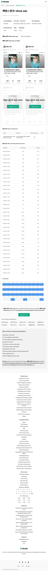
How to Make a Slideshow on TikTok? (24, 530)
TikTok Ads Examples (24, 474)
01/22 (29, 498)
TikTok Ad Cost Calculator (24, 393)
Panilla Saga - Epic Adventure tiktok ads (6, 322)
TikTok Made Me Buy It (24, 455)
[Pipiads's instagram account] (28, 562)
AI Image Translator (24, 441)
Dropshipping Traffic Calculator (24, 389)
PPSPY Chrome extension (24, 414)
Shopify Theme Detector (24, 385)
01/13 (24, 500)
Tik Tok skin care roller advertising (10, 344)
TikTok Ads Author (24, 483)
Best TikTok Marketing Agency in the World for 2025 (24, 523)
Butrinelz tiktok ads (42, 325)
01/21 (19, 500)
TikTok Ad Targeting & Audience (24, 382)
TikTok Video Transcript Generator (24, 435)
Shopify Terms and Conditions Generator (24, 404)
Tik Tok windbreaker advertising (10, 337)
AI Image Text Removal (24, 443)
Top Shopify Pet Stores (24, 460)
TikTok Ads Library (24, 430)
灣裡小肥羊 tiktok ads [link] (20, 5)
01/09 (19, 502)
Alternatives (24, 437)
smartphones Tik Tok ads (8, 349)
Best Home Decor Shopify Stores (24, 468)
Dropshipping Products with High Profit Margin (24, 452)
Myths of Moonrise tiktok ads (33, 322)
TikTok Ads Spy (24, 424)
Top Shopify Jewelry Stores (24, 462)
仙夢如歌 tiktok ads (33, 325)
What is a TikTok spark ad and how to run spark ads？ (24, 526)
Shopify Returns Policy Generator (24, 407)
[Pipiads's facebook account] (20, 562)
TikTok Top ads (24, 478)
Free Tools (24, 412)
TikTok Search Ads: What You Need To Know (24, 508)
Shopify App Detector (24, 387)
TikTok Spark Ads (24, 426)
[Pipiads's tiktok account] (25, 562)
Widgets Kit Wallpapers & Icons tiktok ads (42, 322)
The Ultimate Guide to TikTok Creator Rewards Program (24, 516)
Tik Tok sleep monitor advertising (10, 346)
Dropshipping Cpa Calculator (24, 391)
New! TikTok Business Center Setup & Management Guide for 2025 (24, 512)
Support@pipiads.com (24, 539)
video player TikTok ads (8, 335)
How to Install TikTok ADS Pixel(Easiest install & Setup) (24, 532)
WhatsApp (24, 541)
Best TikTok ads (24, 480)
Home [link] (3, 5)
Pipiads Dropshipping (24, 450)
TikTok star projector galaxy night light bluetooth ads (15, 351)
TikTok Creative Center (24, 433)
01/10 (29, 500)
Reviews (24, 439)
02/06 (24, 498)
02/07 (19, 498)
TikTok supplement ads (8, 353)
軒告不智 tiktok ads (15, 322)
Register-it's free (13, 106)
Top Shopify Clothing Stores (24, 464)
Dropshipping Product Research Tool (24, 447)
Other (31, 493)
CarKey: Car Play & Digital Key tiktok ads (24, 322)
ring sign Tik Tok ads (7, 342)
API (24, 543)
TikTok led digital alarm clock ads (10, 356)
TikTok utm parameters (24, 380)
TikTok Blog (24, 476)
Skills (24, 428)
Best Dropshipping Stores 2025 (24, 445)
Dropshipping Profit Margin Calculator (24, 397)
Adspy (24, 422)
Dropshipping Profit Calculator (24, 395)
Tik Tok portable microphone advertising (12, 339)
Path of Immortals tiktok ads (15, 325)
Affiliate (24, 416)
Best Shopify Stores (24, 458)
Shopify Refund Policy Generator (24, 402)
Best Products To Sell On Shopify (24, 466)
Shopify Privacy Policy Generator (24, 400)
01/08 (24, 502)
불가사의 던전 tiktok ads (24, 325)
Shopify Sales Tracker (24, 378)
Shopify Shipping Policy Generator (24, 410)
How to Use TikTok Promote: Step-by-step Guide (24, 519)
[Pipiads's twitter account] (23, 562)
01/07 (29, 502)
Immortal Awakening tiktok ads (6, 325)
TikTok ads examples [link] (10, 5)
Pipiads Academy (24, 485)
